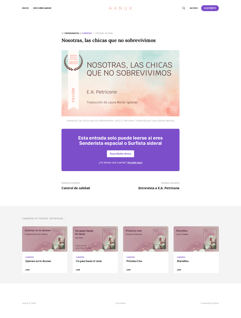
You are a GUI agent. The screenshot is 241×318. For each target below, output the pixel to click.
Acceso (194, 8)
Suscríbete (210, 8)
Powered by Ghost (210, 303)
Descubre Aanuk (42, 8)
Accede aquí (134, 162)
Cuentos (87, 33)
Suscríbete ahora (120, 153)
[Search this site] (183, 8)
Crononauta (71, 33)
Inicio (25, 8)
